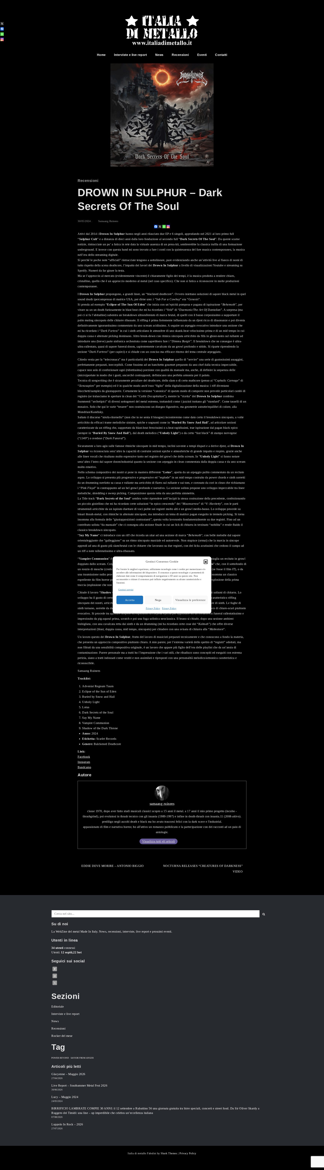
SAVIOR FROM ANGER (82, 1058)
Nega (158, 600)
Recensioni (180, 54)
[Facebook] (156, 226)
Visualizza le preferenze (190, 600)
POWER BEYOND (60, 1058)
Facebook (84, 756)
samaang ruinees (108, 221)
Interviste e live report (130, 54)
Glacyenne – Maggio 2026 (68, 1074)
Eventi (202, 54)
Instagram (84, 762)
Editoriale (57, 1006)
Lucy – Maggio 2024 (64, 1097)
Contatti (221, 54)
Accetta (130, 600)
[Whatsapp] (164, 226)
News (159, 54)
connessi (63, 947)
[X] (160, 226)
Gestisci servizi (125, 589)
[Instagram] (168, 226)
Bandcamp (84, 767)
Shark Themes (169, 1153)
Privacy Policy (153, 608)
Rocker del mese (62, 1035)
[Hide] (1, 45)
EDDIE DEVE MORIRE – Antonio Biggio (112, 865)
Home (101, 54)
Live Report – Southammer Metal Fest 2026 (79, 1085)
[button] (206, 561)
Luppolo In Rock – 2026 (67, 1124)
